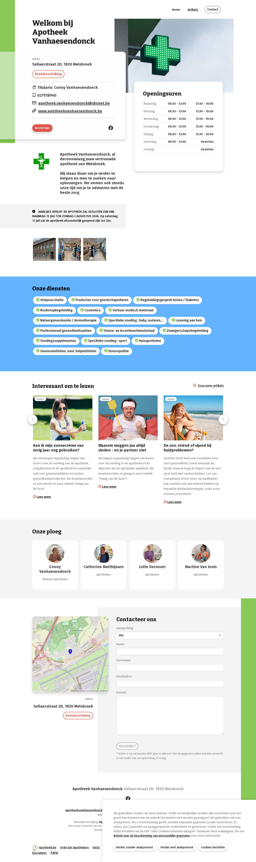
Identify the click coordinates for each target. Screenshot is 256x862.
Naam (120, 644)
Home (176, 9)
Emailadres (124, 676)
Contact (212, 9)
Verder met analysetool (176, 847)
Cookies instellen (213, 847)
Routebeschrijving (48, 74)
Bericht (121, 692)
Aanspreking (124, 628)
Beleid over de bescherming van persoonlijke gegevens (152, 835)
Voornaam (123, 660)
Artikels (193, 9)
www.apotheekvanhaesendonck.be (70, 111)
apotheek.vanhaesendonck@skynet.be (74, 103)
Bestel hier (42, 128)
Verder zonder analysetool (134, 847)
